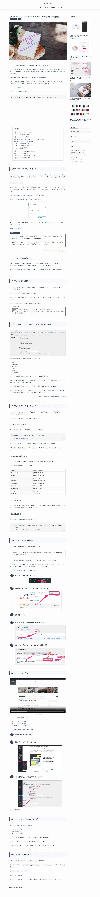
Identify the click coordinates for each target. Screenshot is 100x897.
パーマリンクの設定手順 (22, 153)
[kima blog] (50, 3)
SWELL (84, 154)
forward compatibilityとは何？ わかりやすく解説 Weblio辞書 (28, 529)
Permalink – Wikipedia (61, 251)
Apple (77, 150)
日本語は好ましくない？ (24, 143)
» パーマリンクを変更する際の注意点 (19, 91)
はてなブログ (74, 157)
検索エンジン (47, 222)
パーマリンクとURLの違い (24, 134)
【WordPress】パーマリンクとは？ (24, 132)
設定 (17, 887)
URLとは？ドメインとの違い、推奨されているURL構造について (40, 309)
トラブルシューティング (76, 159)
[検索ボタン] (61, 7)
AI (72, 150)
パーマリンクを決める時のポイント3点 (25, 155)
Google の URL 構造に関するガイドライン (24, 438)
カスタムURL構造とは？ (24, 145)
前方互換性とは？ (22, 148)
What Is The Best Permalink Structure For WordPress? (55, 396)
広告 (80, 161)
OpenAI (73, 154)
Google (81, 152)
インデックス (50, 287)
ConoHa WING (74, 152)
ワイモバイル (74, 161)
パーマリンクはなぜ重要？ (22, 137)
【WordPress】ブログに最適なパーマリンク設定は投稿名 (30, 139)
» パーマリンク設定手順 (16, 87)
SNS (79, 154)
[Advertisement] (38, 112)
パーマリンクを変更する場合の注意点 (25, 151)
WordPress (13, 887)
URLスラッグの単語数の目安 (23, 157)
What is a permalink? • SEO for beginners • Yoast (56, 249)
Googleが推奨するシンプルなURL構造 (25, 195)
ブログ (20, 887)
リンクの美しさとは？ (23, 147)
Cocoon (82, 150)
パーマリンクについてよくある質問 (24, 141)
